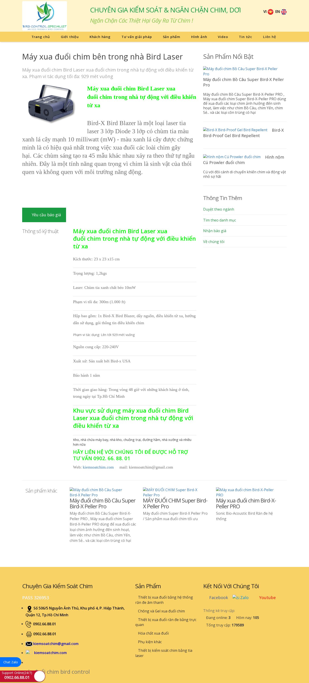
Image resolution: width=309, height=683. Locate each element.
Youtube (267, 597)
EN (278, 11)
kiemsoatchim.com (98, 467)
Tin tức (245, 36)
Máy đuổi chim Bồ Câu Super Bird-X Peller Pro (102, 503)
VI (265, 11)
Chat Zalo (10, 662)
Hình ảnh (199, 36)
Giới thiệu (70, 36)
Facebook (218, 597)
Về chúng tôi (213, 241)
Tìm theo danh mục (219, 220)
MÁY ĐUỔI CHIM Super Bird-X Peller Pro (175, 503)
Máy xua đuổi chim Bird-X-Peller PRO (246, 503)
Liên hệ (269, 36)
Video (223, 36)
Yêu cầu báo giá (46, 214)
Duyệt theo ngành (218, 209)
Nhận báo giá (214, 230)
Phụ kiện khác (149, 641)
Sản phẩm (171, 36)
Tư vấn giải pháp (136, 36)
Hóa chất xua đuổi (153, 633)
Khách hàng (100, 36)
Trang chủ (40, 36)
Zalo (244, 597)
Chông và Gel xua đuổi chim (161, 611)
